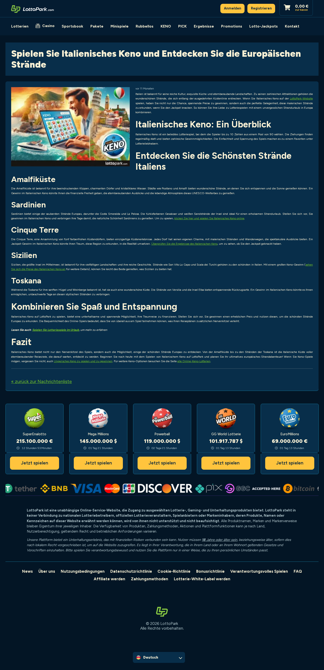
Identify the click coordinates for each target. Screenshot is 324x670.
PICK (182, 26)
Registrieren (261, 8)
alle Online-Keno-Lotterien (193, 361)
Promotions (231, 26)
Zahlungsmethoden (149, 579)
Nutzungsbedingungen (83, 571)
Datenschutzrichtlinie (131, 571)
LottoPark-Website (301, 98)
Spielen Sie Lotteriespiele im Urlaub (55, 330)
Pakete (96, 26)
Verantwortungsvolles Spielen (259, 571)
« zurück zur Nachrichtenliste (41, 381)
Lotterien (19, 26)
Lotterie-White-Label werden (202, 579)
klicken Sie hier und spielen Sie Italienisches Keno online (209, 218)
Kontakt (292, 26)
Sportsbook (72, 26)
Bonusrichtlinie (210, 571)
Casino (48, 25)
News (27, 571)
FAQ (298, 571)
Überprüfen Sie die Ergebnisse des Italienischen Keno (184, 243)
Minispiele (120, 26)
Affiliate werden (109, 579)
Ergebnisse (204, 26)
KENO (166, 26)
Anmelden (232, 8)
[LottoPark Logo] (32, 8)
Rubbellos (144, 26)
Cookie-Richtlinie (173, 571)
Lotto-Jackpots (263, 26)
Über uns (46, 571)
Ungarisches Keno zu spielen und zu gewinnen (83, 361)
